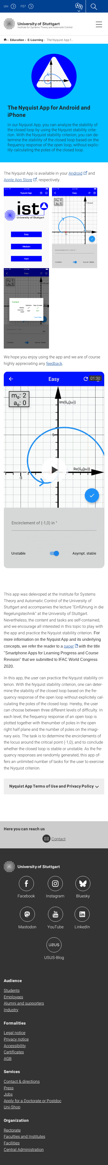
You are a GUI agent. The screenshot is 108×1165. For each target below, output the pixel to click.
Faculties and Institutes (24, 1136)
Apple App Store (18, 179)
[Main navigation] (99, 24)
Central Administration (24, 1149)
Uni (6, 6)
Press (9, 1087)
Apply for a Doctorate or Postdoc (32, 1100)
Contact (58, 838)
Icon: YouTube (55, 914)
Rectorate (12, 1130)
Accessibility (15, 1045)
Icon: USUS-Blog (54, 944)
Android (75, 173)
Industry (11, 1009)
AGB (8, 1058)
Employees (13, 996)
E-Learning (35, 40)
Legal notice (14, 1032)
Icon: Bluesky (82, 883)
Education (17, 40)
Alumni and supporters (24, 1003)
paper (69, 646)
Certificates (14, 1051)
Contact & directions (22, 1081)
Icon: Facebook (26, 883)
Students (12, 990)
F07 (23, 6)
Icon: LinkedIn (82, 914)
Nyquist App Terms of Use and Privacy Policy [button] (51, 786)
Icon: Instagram (55, 883)
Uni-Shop (12, 1106)
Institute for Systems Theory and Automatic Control (5, 39)
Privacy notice (16, 1039)
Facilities (12, 1142)
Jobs (8, 1094)
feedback (54, 363)
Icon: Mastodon (27, 914)
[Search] (93, 6)
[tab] (54, 786)
